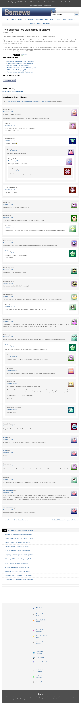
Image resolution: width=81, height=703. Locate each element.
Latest (4, 530)
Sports (52, 20)
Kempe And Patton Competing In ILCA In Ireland (18, 575)
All (8, 20)
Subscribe (47, 2)
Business (13, 20)
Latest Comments (22, 530)
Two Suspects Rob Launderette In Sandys (26, 29)
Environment (39, 20)
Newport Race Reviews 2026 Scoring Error (17, 567)
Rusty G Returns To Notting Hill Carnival (16, 563)
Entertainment (28, 20)
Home (26, 2)
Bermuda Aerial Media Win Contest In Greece (16, 520)
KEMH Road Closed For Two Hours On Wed (17, 550)
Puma (5, 437)
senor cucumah (8, 490)
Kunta (7, 251)
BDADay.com (55, 2)
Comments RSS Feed (17, 91)
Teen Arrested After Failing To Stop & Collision (20, 63)
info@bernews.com (42, 697)
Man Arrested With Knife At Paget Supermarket (20, 61)
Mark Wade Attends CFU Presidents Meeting (17, 571)
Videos (39, 23)
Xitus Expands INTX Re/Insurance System (17, 546)
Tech (64, 20)
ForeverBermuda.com (67, 2)
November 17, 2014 (8, 111)
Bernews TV (40, 658)
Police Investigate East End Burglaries (18, 65)
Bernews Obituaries (42, 662)
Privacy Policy (40, 682)
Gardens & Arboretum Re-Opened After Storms (65, 520)
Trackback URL (6, 91)
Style (58, 20)
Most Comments (12, 530)
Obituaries (71, 20)
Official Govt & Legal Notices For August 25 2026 (19, 538)
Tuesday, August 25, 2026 (15, 2)
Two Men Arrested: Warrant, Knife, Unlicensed (20, 72)
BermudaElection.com (36, 5)
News (46, 20)
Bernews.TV (47, 5)
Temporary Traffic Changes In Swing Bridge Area (19, 555)
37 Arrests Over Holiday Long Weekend (18, 70)
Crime (20, 20)
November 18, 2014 (15, 171)
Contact (40, 2)
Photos (32, 23)
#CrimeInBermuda (9, 80)
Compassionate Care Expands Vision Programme (19, 579)
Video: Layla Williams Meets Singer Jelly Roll (18, 559)
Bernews (40, 694)
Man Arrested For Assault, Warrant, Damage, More (21, 68)
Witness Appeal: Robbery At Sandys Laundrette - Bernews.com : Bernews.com (27, 101)
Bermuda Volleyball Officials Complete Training (18, 534)
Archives (30, 530)
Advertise (32, 2)
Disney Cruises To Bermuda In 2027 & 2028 (17, 542)
